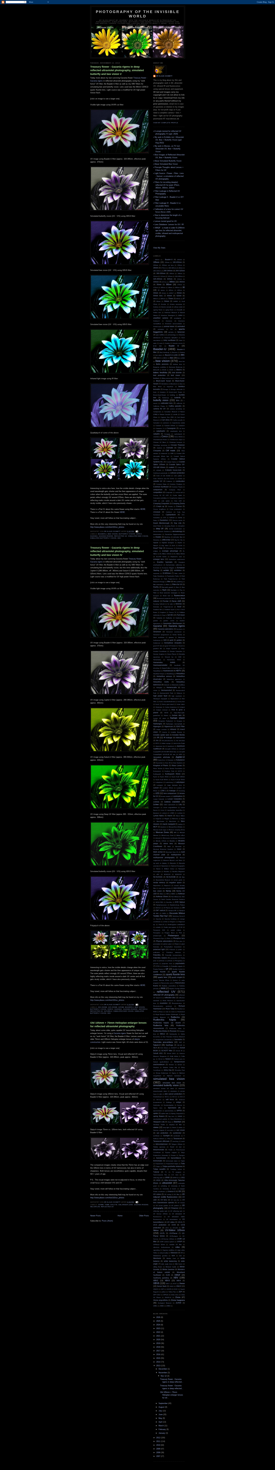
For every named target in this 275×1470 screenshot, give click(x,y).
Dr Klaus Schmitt (164, 76)
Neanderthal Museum (163, 880)
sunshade (176, 1136)
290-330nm (157, 271)
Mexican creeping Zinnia (177, 830)
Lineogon (156, 807)
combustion (180, 481)
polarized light (159, 949)
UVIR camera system (167, 1241)
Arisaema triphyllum (171, 337)
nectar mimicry (159, 882)
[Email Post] (136, 531)
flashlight (174, 590)
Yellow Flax (172, 1292)
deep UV (160, 529)
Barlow (182, 352)
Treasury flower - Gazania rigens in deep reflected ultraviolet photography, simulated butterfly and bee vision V (117, 70)
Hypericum (168, 726)
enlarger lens (126, 1204)
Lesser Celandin (158, 799)
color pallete (178, 476)
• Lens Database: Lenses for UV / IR (168, 224)
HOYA (166, 712)
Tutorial (156, 1172)
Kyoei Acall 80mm (162, 779)
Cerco (139, 534)
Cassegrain (171, 428)
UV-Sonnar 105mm (167, 1239)
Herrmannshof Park (166, 693)
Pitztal (177, 944)
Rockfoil (179, 1009)
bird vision (175, 375)
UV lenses (181, 1202)
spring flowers (159, 1116)
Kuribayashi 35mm (172, 774)
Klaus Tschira (157, 768)
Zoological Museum (164, 1303)
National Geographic (178, 866)
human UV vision (159, 718)
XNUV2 (155, 1289)
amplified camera (160, 318)
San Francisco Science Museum (174, 1037)
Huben (166, 715)
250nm (179, 265)
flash (164, 590)
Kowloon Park (169, 771)
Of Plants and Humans (171, 908)
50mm (179, 293)
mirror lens (168, 843)
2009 (158, 1449)
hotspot (182, 707)
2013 (158, 1366)
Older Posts (144, 1216)
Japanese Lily (160, 746)
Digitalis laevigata (168, 542)
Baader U (174, 346)
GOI (164, 640)
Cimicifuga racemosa (160, 445)
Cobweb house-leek (173, 470)
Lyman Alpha (158, 816)
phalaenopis (157, 935)
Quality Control (178, 969)
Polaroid (172, 949)
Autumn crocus (178, 343)
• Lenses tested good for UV (165, 221)
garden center (168, 620)
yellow (164, 1292)
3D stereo (161, 290)
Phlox (168, 938)
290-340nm (168, 271)
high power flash (160, 696)
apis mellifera (160, 335)
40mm (155, 293)
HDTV (178, 671)
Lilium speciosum (169, 804)
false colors (178, 573)
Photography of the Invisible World (137, 14)
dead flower (157, 526)
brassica (163, 392)
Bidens (179, 370)
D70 (164, 517)
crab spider (165, 501)
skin (160, 1094)
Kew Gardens (177, 763)
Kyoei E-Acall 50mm (178, 779)
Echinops (179, 548)
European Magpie (168, 568)
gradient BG (157, 648)
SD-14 (160, 1059)
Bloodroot (174, 384)
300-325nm (180, 271)
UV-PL (162, 1233)
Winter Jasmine (168, 1269)
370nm (179, 284)
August (162, 1407)
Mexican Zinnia (162, 832)
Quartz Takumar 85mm (161, 980)
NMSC (173, 894)
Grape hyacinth (171, 648)
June (161, 1414)
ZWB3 (168, 1306)
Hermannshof (166, 690)
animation (161, 329)
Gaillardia (169, 618)
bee (171, 358)
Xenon (182, 1283)
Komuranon (157, 771)
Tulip (183, 1163)
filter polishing (178, 581)
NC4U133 (167, 874)
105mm (101, 1204)
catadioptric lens (176, 431)
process (155, 963)
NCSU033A (157, 877)
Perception (156, 933)
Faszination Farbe (173, 576)
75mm (107, 1204)
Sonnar (179, 1105)
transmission (161, 1158)
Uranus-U (171, 1191)
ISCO (157, 743)
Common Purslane (176, 484)
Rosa (161, 1011)
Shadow (156, 1067)
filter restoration (158, 584)
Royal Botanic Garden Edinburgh (167, 1014)
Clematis (169, 448)
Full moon (181, 615)
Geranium (157, 632)
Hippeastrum (174, 698)
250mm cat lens (168, 265)
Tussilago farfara (176, 1169)
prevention (174, 958)
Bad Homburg (164, 352)
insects (164, 732)
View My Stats (159, 248)
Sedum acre (178, 1059)
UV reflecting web (176, 1211)
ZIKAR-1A (168, 1297)
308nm (180, 273)
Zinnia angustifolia (160, 1300)
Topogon (182, 1155)
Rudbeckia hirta (160, 1025)
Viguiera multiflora (168, 1250)
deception (181, 526)
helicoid (166, 685)
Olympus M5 (172, 910)
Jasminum (170, 746)
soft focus (170, 1099)
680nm (155, 298)
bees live (182, 361)
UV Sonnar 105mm (160, 1214)
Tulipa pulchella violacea (172, 1166)
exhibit (166, 570)
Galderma (179, 618)
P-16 (180, 927)
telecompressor (162, 1144)
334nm (156, 282)
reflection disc (170, 997)
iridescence (180, 738)
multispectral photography (164, 857)
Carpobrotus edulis (178, 423)
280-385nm (172, 268)
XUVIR (169, 1289)
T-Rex (169, 1138)
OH (183, 908)
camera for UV (159, 409)
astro (155, 343)
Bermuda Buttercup (175, 367)
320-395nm (179, 276)
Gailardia (159, 618)
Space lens (157, 1108)
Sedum (168, 1059)
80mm (178, 298)
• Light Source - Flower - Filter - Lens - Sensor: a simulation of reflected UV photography (168, 176)
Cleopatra (157, 451)
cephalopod (178, 434)
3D (183, 287)
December (163, 1369)
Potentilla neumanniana (173, 955)
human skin (177, 715)
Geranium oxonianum (174, 632)
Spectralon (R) (174, 1108)
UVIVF (179, 1241)
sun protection (162, 1133)
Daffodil (171, 517)
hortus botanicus (171, 707)
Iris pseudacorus (167, 740)
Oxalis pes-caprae (170, 927)
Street (174, 1127)
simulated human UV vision (163, 1088)
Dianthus (167, 537)
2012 (158, 1438)
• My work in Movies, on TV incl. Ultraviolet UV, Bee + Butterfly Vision (166, 149)
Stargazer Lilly (159, 1122)
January (162, 1433)
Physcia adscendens (164, 941)
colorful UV (157, 481)
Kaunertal (159, 763)
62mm (179, 296)
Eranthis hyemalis (164, 562)
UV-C (167, 1228)
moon (179, 849)
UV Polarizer (173, 1208)
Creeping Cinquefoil (161, 503)
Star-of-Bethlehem (176, 1119)
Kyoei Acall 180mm (178, 777)
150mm (167, 262)
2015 (158, 1358)
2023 (158, 1328)
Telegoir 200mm (176, 1144)
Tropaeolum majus (172, 1163)
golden (179, 640)
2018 (158, 1347)
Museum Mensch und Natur (172, 860)
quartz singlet (177, 977)
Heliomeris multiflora (178, 685)
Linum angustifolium (170, 807)
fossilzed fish (157, 609)
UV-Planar (173, 1233)
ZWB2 (162, 1306)
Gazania (94, 536)
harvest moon (177, 668)
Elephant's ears (176, 556)
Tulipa (158, 1166)
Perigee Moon (170, 933)
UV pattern (175, 1205)
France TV (172, 612)
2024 (158, 1325)
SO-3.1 (167, 1097)
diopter (179, 542)
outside (158, 927)
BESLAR (156, 370)
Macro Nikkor (180, 816)
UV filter (176, 1194)
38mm (170, 287)
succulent (170, 1130)
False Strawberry (158, 576)
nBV (157, 874)
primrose (162, 960)
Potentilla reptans (160, 958)
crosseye (156, 512)
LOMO (172, 813)
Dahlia (180, 517)
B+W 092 (157, 346)
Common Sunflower (161, 487)
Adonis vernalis (166, 307)
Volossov (174, 1253)
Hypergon (157, 726)
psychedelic (180, 963)
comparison (157, 490)
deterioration (157, 534)
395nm (177, 287)
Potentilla (157, 955)
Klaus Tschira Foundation (173, 768)
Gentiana (179, 629)
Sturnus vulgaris (158, 1130)
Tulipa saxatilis (159, 1169)
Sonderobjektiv (169, 1105)
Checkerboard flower (160, 439)
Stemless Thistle (159, 1124)
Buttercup (165, 397)
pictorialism (156, 944)
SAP (180, 1042)
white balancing (170, 1261)
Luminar (179, 813)
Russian (173, 1031)
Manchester (160, 821)
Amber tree (157, 312)
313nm (162, 276)
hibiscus (179, 693)
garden (155, 620)
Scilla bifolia (174, 1056)
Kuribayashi (157, 774)
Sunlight (166, 1136)
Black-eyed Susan (163, 381)
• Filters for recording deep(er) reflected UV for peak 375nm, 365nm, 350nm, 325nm (166, 185)
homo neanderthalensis (167, 701)
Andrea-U (156, 321)
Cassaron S (160, 428)
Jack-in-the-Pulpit (179, 743)
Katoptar (170, 760)
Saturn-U (108, 1011)
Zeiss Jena (174, 1294)
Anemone (169, 321)
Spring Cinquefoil (176, 1113)
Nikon (162, 894)
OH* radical (160, 910)
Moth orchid (158, 852)
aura (160, 343)
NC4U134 (178, 874)
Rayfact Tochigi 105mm (177, 988)
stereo (155, 1127)
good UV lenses (170, 646)
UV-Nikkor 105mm (175, 1230)
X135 (168, 1275)
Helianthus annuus (164, 676)
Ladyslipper (180, 782)
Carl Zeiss (166, 420)
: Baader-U (168, 259)
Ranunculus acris (167, 983)
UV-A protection (159, 1225)
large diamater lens (174, 785)
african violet (178, 307)
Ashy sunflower (169, 340)
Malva (183, 818)
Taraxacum (177, 1138)
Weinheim (157, 1258)
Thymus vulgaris (170, 1152)
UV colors (157, 1194)
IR (158, 738)
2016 (158, 1354)
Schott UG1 (158, 1053)
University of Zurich (169, 1189)
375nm (155, 287)
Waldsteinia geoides (160, 1255)
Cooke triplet (177, 495)
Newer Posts (95, 1216)
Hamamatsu (157, 659)
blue (181, 384)
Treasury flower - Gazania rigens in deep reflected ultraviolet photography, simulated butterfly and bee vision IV (117, 551)
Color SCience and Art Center (163, 478)
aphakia (171, 332)
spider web (164, 1113)
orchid (165, 921)
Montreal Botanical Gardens (163, 849)
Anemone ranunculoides (173, 323)
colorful (179, 478)
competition (157, 492)
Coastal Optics (171, 462)
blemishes (164, 384)
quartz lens (162, 977)
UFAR (167, 1177)
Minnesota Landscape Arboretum (174, 838)
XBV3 (167, 1280)
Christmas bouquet (175, 442)
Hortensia (159, 707)
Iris (157, 740)
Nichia (168, 891)
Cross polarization (176, 509)
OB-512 (158, 908)
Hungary (179, 721)
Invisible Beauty (176, 732)
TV (166, 1172)
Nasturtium (164, 866)
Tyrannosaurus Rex (160, 1175)
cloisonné (164, 453)
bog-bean (170, 386)
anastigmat (177, 318)
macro (169, 816)
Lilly (180, 804)
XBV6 (156, 1283)
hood (157, 704)
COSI (155, 501)
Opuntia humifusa (171, 919)
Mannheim (172, 821)
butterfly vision (127, 534)
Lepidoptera (177, 796)
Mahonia (175, 818)
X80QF (177, 1275)
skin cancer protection (173, 1094)
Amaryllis (179, 310)
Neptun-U (167, 885)
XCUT (175, 1283)
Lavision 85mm (168, 788)
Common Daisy (161, 484)
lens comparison (170, 793)
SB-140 (179, 1045)
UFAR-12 (176, 1177)
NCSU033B (170, 877)
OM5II (164, 913)
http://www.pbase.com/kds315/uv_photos (107, 527)
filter (169, 581)
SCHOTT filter (166, 1051)
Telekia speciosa (159, 1147)
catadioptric (160, 431)
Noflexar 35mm (162, 896)
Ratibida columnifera (169, 986)
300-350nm (102, 1007)
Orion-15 (161, 924)
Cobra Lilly (181, 467)
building (172, 395)
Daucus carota (177, 520)
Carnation (156, 423)
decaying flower (169, 526)
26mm (155, 268)
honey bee (181, 701)
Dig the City (178, 540)
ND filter (182, 877)
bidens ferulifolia (160, 372)
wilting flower (157, 1267)
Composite (168, 492)
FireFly (156, 587)
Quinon (175, 980)
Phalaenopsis (173, 935)
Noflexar (181, 894)
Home (120, 1216)
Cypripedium (171, 515)
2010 (158, 1445)
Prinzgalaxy (178, 960)
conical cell (179, 492)
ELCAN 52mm (161, 556)
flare (177, 587)
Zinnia (177, 1297)
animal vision (169, 326)
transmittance (176, 1158)
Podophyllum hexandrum (173, 947)
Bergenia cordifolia (159, 367)
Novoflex (169, 902)
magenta (158, 818)
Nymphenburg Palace (177, 905)
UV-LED (175, 1228)
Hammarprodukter (160, 665)
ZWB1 (155, 1306)
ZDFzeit (165, 1294)
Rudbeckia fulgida (164, 1019)
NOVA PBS (159, 902)
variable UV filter (175, 1244)
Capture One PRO (167, 417)
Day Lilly (177, 523)
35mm (159, 284)
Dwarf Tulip (157, 548)
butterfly (177, 397)
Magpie (166, 818)
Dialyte (113, 1204)
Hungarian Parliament (165, 721)
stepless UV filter (175, 1124)
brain (155, 392)
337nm (164, 282)
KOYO (180, 771)
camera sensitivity (176, 409)
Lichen (156, 804)
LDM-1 (163, 791)
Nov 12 (164, 1376)
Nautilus (166, 871)
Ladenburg (169, 782)
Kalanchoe (161, 760)
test (180, 1147)
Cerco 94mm (178, 436)
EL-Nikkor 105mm (165, 554)
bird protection (159, 375)
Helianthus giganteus (174, 679)
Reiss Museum (168, 1000)
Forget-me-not (168, 607)
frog (163, 615)
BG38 (164, 370)
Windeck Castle (171, 1267)
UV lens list (175, 1200)
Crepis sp (160, 506)
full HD (170, 615)
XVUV (176, 1289)
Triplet (183, 1161)
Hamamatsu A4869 (164, 662)
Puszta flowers (158, 969)
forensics (156, 607)
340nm (172, 282)
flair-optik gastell (167, 587)
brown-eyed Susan (175, 392)
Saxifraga (169, 1045)
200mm (155, 265)
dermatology (177, 531)
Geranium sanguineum (161, 634)
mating (180, 824)
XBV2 (155, 1280)
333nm (179, 279)
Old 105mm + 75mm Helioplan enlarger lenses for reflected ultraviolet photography (118, 1024)
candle (175, 414)
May (161, 1418)
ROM (155, 1011)
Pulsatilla (165, 966)
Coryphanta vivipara (176, 498)
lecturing (182, 791)
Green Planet (171, 654)
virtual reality (164, 1253)
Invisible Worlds (178, 735)
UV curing (167, 1194)
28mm (181, 268)
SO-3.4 (158, 1099)
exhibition (178, 570)
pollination (156, 952)
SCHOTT (174, 1048)
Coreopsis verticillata (160, 498)
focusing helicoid (159, 604)
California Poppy (159, 406)
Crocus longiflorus (159, 509)
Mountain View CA (172, 852)
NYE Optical (180, 902)
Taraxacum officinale (161, 1141)
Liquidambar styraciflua (174, 810)
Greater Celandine (176, 651)
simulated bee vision (138, 536)
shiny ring (167, 1070)
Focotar (166, 601)
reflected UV (120, 536)
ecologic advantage (170, 551)
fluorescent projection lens (165, 598)
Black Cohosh (180, 378)
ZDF (180, 1292)
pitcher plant (167, 944)
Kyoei (155, 777)
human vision (177, 718)
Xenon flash (161, 1286)
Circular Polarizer (178, 445)
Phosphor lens (179, 938)
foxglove (163, 612)
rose (167, 1011)
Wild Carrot (178, 1264)
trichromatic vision (172, 1161)
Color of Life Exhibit (163, 476)
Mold (169, 846)
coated (171, 467)
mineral (157, 838)
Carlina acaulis (178, 420)
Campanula (157, 411)
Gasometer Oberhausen (172, 623)
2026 (158, 1317)
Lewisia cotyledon (172, 802)
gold (171, 640)
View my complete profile (165, 122)
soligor (178, 1102)
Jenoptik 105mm (170, 749)
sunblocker (177, 1133)
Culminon (169, 512)
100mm (179, 259)
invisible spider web (161, 735)
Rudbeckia (175, 1017)
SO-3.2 (174, 1097)
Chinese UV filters (159, 442)
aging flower (169, 310)
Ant (171, 329)
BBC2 (159, 358)
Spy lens (171, 1116)
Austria (167, 343)
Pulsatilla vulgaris (177, 966)
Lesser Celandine (175, 799)
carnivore (166, 423)
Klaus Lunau (177, 765)
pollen (180, 949)
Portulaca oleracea (173, 952)
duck (173, 545)
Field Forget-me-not (170, 579)
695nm (163, 298)
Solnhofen (156, 1105)
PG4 (180, 933)
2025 (158, 1321)
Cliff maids (170, 451)
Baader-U (102, 534)
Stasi (169, 1122)
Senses (171, 1064)
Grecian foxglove (159, 654)
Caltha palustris (175, 406)
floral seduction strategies (169, 593)
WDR (173, 1255)
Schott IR (179, 1051)
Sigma (174, 1073)
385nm (163, 287)
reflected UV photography (164, 995)
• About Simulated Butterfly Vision (167, 161)
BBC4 (165, 358)
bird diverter (177, 372)
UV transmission (172, 1219)
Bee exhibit (181, 358)
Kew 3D (168, 763)
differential (166, 540)
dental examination (175, 529)
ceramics (156, 436)
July (161, 1411)
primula (169, 960)
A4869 (175, 301)
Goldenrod (156, 643)
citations (159, 448)
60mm (169, 296)
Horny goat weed (168, 704)
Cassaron (181, 425)
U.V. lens (174, 1175)
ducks (180, 545)
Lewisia (156, 802)
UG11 (158, 1180)
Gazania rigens (106, 536)
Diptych (155, 545)
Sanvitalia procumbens (163, 1042)
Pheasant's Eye (158, 938)
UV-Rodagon (174, 1236)
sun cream (180, 1130)
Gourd (180, 646)
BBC (183, 355)
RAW (163, 988)
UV (179, 1191)
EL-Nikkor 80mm (179, 554)
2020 (158, 1340)
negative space (175, 882)
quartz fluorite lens (175, 974)
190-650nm (177, 262)
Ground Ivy (169, 657)
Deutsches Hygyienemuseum (175, 534)
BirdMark (156, 378)
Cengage (167, 434)
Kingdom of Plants (160, 765)
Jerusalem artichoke (161, 757)
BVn (177, 400)
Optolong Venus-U (178, 916)
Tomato (173, 1155)
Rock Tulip (170, 1009)
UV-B (174, 1225)
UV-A (180, 1222)
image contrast (161, 729)
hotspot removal (161, 710)
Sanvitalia (178, 1039)
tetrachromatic (158, 1150)
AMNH (180, 315)
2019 (158, 1343)
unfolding (164, 1186)
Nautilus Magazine (178, 871)
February (162, 1429)
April (161, 1422)
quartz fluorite (159, 972)
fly (177, 598)
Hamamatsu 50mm (174, 659)
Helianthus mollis (161, 682)
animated (181, 326)
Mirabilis (172, 841)
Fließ (154, 593)
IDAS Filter (180, 726)
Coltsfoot (169, 481)
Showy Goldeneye (162, 1073)
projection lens (167, 963)
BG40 (171, 370)
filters (167, 584)
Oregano (173, 921)
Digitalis (155, 542)
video (177, 1247)
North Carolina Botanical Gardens (173, 899)
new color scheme (165, 888)
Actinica (155, 307)
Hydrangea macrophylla (174, 724)
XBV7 (168, 1283)
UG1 (183, 1177)
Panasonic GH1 (159, 930)
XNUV (178, 1286)
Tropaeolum (159, 1163)
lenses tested (165, 796)
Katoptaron (180, 760)
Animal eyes (157, 326)
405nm (179, 290)
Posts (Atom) (107, 1221)
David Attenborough (161, 523)
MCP (155, 827)
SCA (155, 1048)
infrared (173, 729)
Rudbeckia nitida (175, 1028)
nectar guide (178, 880)
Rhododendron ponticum (162, 1006)
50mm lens (158, 296)
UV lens (164, 1200)
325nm (121, 1007)
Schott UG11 (171, 1053)
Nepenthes (157, 885)
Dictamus (156, 540)
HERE (142, 509)
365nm (169, 284)
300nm (171, 273)
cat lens (182, 428)
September (163, 1403)
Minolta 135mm (161, 841)
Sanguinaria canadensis (164, 1039)
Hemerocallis (172, 687)
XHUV (172, 1286)
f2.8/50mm (167, 573)
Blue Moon (157, 386)
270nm (163, 268)
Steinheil (177, 1122)
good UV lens (157, 646)
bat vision (159, 355)
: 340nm (156, 259)
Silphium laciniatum (174, 1076)
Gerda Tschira (177, 634)
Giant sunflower (158, 637)
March (161, 1426)
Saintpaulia (173, 1034)
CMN (171, 453)
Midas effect (180, 835)
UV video (171, 1222)
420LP (171, 293)
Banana (174, 352)
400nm (171, 290)
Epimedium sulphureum (177, 559)
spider (155, 1113)
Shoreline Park (180, 1070)
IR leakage (168, 738)
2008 (158, 1452)
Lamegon (160, 785)
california (179, 403)
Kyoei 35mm (164, 777)
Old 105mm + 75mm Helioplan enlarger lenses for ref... (171, 1395)
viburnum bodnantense (161, 1247)
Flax (181, 590)
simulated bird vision (172, 1083)
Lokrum (164, 813)
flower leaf (166, 595)
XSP (162, 1289)
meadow (163, 827)
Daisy (155, 520)
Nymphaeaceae (161, 905)
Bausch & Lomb (171, 355)
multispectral (176, 855)
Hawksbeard (168, 671)
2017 (158, 1351)
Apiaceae (181, 332)
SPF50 (179, 1111)
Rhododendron (177, 1003)
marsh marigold (169, 824)
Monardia (178, 846)
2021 (158, 1336)
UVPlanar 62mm (159, 1244)
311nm (155, 276)
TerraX (172, 1147)
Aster (180, 340)
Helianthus (180, 673)
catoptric (156, 434)
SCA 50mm (164, 1048)
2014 (158, 1362)
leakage (172, 791)
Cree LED (178, 501)
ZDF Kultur (156, 1294)
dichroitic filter (177, 537)
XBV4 (178, 1280)
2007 (158, 1456)
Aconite (163, 304)
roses (173, 1011)
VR (182, 1253)
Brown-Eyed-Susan (159, 395)
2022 (158, 1332)
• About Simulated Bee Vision (165, 164)
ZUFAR (178, 1303)
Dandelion (164, 520)
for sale (170, 604)
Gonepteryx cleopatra (173, 643)
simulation (173, 1091)
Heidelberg (170, 673)
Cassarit (158, 425)
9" (184, 298)
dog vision (165, 545)
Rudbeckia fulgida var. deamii (167, 1023)
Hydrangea (157, 724)
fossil (179, 607)
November (163, 1373)
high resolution (177, 696)
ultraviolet (167, 1183)
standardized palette (160, 1119)
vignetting (156, 1250)
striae (180, 1127)
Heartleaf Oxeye (158, 673)
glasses (171, 637)
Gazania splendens (165, 629)
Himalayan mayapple (160, 698)
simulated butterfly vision (103, 538)
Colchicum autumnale (160, 473)
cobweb (158, 470)
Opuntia (158, 919)
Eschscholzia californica (174, 565)
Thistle (170, 1150)
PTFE (158, 966)
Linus (162, 810)
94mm (166, 301)
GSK (179, 657)
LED (157, 793)
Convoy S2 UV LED (161, 495)
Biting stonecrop (167, 378)
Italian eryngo (166, 743)
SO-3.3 (182, 1097)
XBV (119, 538)
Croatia (170, 506)
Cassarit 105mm (169, 425)
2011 (158, 1441)
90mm (158, 301)
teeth (183, 1141)
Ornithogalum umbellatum (176, 924)
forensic (179, 604)
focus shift (176, 601)
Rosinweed (181, 1011)
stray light (166, 1127)
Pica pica (179, 941)
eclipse (155, 551)
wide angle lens (166, 1264)
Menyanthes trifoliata (176, 827)
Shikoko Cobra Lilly (170, 1067)
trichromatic (157, 1161)
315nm (170, 276)
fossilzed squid (169, 609)
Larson (156, 788)
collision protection (177, 473)
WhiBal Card (171, 1258)
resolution (164, 1003)
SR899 (180, 1116)
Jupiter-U (143, 1009)
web (180, 1255)
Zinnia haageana (178, 1300)
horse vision (181, 704)
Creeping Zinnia (178, 503)
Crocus (179, 506)
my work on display (160, 863)
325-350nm (112, 1007)
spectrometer (157, 1111)
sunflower (156, 1136)
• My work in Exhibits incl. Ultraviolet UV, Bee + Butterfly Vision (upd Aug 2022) (168, 140)
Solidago (169, 1102)
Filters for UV (177, 584)
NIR (167, 894)
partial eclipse (176, 930)
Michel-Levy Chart (167, 835)
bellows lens (177, 364)
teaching (175, 1141)
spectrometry (169, 1111)
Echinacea (169, 548)
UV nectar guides (162, 1205)
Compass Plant (175, 490)
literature (156, 813)
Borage (165, 389)
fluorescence (179, 595)
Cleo (179, 448)
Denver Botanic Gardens (161, 531)
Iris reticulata (180, 740)
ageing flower (157, 310)
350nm (182, 282)
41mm (164, 293)
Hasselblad (157, 671)
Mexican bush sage (159, 830)
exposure (156, 573)
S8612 (162, 1034)
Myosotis (173, 863)
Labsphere (159, 782)
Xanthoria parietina (161, 1278)
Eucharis (156, 568)
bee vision (113, 534)
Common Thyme (177, 487)
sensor (180, 1064)
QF (167, 969)
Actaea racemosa (176, 304)
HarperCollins (166, 668)
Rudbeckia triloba (160, 1031)
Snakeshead (157, 1097)
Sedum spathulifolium (161, 1062)
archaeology (172, 335)
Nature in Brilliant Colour (165, 869)
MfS (175, 832)
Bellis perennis (162, 364)
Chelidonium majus (176, 439)
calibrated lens (167, 403)
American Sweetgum (168, 315)
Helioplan (95, 1206)
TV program (176, 1172)
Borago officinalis (176, 389)
